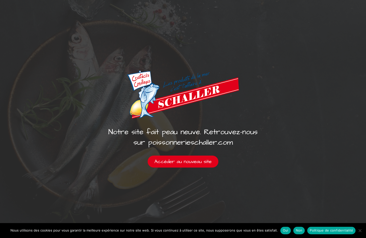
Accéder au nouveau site (183, 161)
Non (299, 230)
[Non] (359, 230)
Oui (285, 230)
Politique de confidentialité (331, 230)
